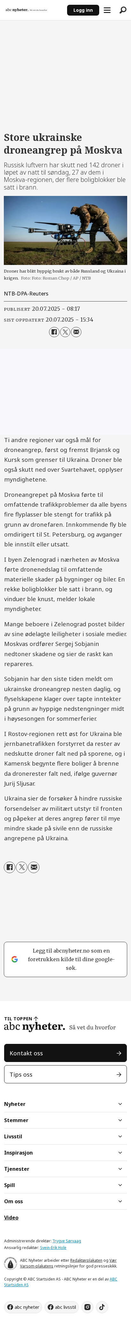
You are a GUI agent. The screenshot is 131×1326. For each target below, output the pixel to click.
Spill (9, 1185)
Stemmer (16, 1120)
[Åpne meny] (107, 10)
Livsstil (13, 1136)
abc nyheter (27, 1307)
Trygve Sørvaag (66, 1241)
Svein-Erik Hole (53, 1247)
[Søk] (123, 10)
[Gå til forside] (33, 10)
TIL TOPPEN (18, 1019)
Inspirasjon (18, 1152)
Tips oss (21, 1074)
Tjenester (16, 1168)
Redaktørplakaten (86, 1260)
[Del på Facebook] (54, 332)
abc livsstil (65, 1307)
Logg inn (83, 10)
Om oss (13, 1201)
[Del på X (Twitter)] (65, 332)
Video (11, 1217)
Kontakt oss (26, 1053)
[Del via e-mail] (76, 332)
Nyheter (14, 1103)
